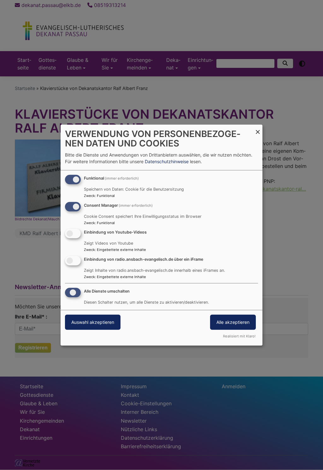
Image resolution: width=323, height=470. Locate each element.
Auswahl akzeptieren (92, 322)
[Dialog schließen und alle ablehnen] (257, 128)
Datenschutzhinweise (167, 161)
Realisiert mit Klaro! (239, 336)
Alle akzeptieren (233, 322)
